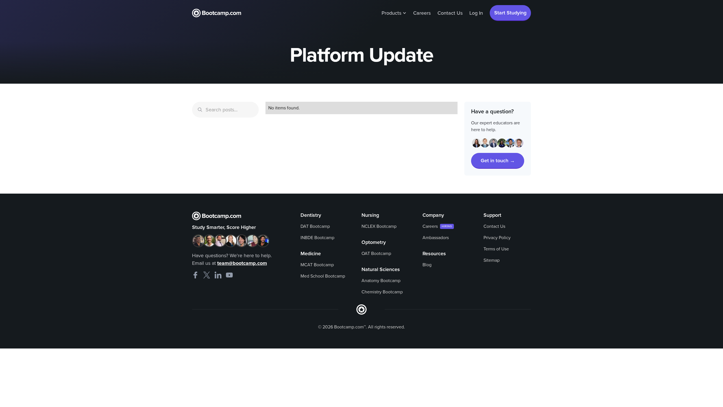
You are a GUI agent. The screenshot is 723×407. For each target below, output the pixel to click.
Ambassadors (436, 238)
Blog (427, 265)
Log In (476, 13)
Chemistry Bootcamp (382, 292)
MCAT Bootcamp (317, 265)
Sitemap (492, 260)
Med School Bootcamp (322, 276)
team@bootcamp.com (242, 263)
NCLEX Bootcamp (379, 226)
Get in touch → (498, 160)
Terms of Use (496, 249)
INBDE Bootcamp (317, 238)
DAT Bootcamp (315, 226)
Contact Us (450, 13)
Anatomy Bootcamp (381, 280)
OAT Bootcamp (376, 253)
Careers (422, 13)
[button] (394, 13)
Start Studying (510, 13)
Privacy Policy (497, 238)
